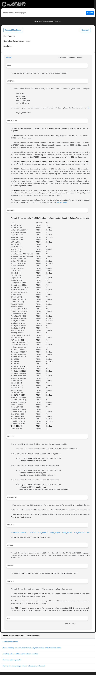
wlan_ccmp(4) (43, 533)
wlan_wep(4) (67, 533)
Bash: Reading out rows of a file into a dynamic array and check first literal (32, 648)
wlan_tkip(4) (55, 533)
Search (90, 13)
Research (85, 30)
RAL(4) (9, 58)
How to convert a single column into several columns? (24, 666)
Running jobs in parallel (12, 660)
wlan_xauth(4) (79, 533)
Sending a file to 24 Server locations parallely (20, 654)
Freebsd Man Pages (13, 30)
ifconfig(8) (62, 202)
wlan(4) (33, 533)
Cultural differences (10, 642)
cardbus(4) (15, 533)
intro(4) (24, 533)
